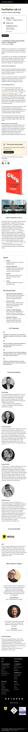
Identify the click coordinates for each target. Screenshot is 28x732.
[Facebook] (8, 698)
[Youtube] (22, 698)
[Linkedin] (16, 698)
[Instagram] (11, 698)
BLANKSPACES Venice (11, 26)
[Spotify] (19, 698)
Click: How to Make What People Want (11, 92)
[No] (26, 729)
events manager (21, 646)
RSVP (4, 35)
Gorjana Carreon (12, 42)
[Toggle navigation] (26, 2)
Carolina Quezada (15, 40)
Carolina (17, 230)
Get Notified (8, 152)
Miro (12, 44)
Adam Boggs (7, 40)
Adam (11, 230)
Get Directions (9, 31)
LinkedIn (5, 444)
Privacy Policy (14, 730)
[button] (3, 163)
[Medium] (14, 698)
